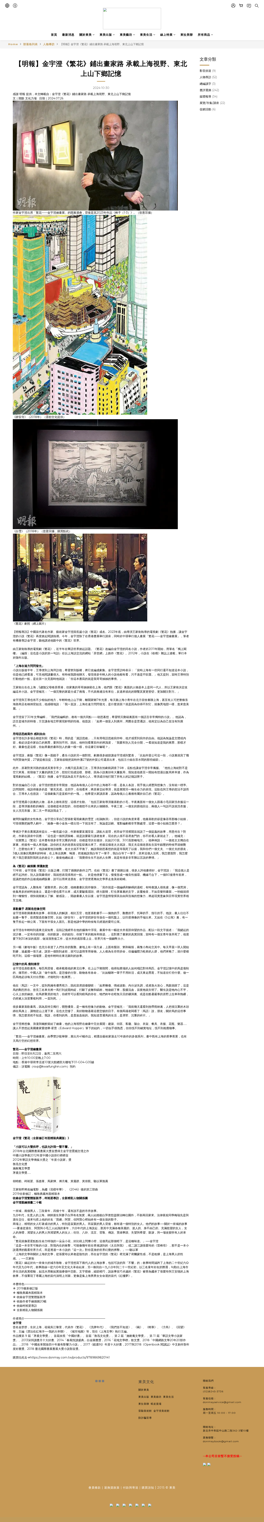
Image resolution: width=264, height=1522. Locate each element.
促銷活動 (208, 109)
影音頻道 (208, 71)
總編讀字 (208, 84)
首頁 (54, 34)
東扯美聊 (186, 34)
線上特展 (166, 34)
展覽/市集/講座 (212, 103)
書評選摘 (209, 90)
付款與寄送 (130, 1487)
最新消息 (68, 34)
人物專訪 (49, 44)
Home (13, 44)
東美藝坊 (126, 34)
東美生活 (146, 34)
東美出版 (106, 34)
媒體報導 (208, 96)
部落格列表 (30, 44)
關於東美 (85, 34)
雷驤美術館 (145, 1410)
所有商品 (204, 34)
